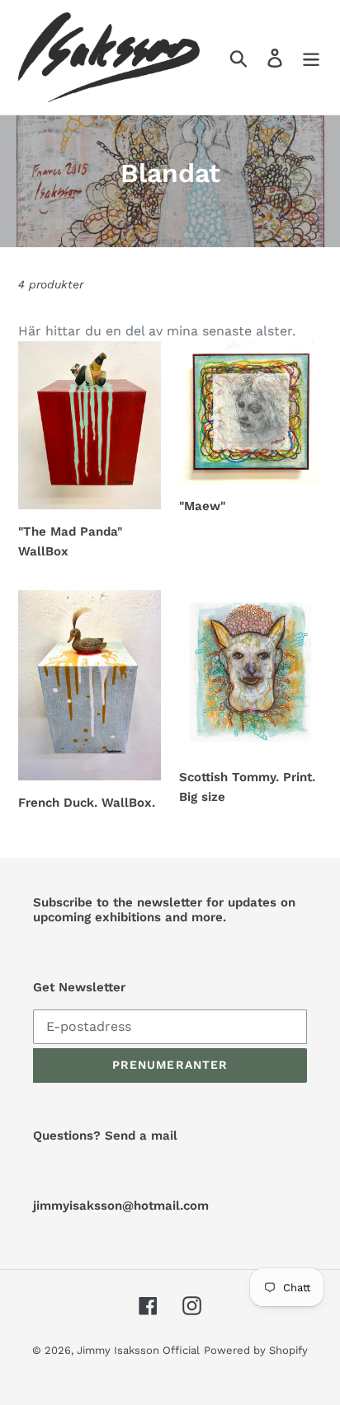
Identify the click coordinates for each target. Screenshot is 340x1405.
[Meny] (311, 57)
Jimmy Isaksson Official (138, 1350)
